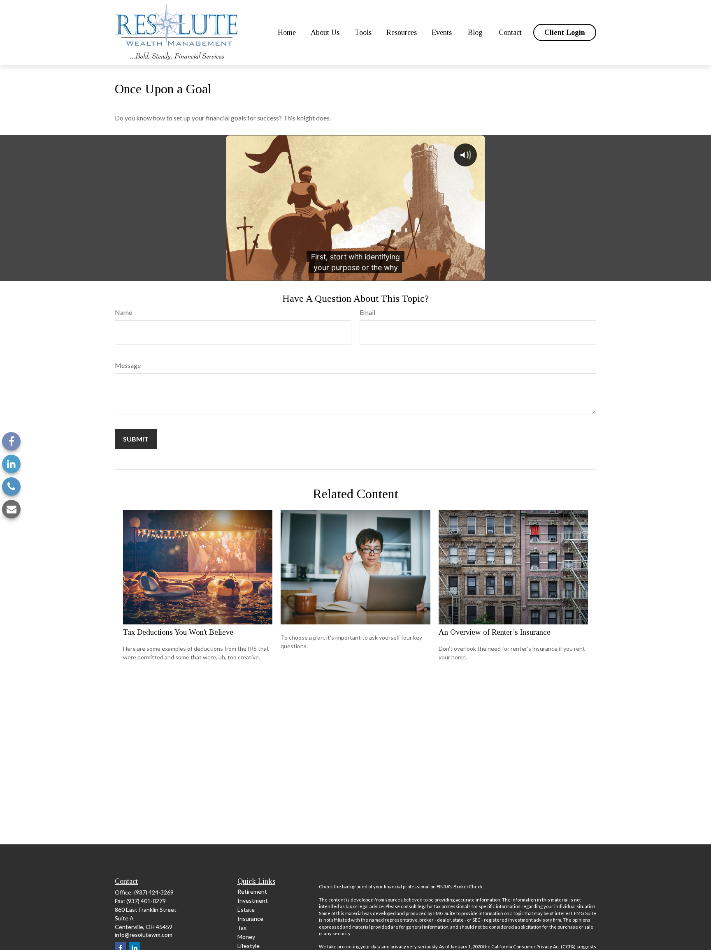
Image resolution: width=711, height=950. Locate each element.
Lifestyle (248, 945)
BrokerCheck (468, 886)
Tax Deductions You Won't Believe (178, 632)
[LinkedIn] (11, 464)
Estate (246, 909)
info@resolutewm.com (143, 934)
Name (123, 312)
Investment (252, 900)
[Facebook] (11, 441)
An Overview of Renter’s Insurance (495, 632)
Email (367, 312)
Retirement (252, 891)
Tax (241, 927)
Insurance (250, 918)
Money (246, 936)
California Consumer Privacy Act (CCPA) (533, 946)
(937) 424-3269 (154, 892)
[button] (286, 32)
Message (128, 365)
